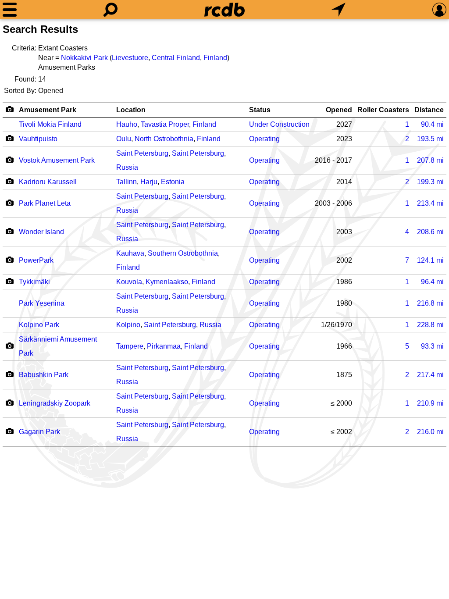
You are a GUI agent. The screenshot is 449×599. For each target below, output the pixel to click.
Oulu (123, 139)
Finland (215, 57)
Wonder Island (41, 231)
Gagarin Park (39, 431)
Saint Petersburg (142, 153)
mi (432, 124)
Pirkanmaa (164, 346)
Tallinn (126, 181)
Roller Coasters (383, 110)
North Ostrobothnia (164, 139)
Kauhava (130, 253)
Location (131, 110)
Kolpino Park (39, 324)
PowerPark (36, 260)
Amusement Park (47, 110)
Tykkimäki (34, 281)
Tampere (129, 346)
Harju (148, 181)
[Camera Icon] (9, 138)
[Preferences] (439, 10)
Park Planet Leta (45, 203)
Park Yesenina (41, 303)
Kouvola (129, 281)
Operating (264, 139)
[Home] (224, 10)
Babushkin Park (43, 374)
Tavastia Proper (165, 124)
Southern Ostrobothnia (183, 253)
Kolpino (128, 324)
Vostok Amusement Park (57, 160)
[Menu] (10, 10)
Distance (429, 110)
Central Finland (176, 57)
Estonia (173, 181)
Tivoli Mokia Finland (50, 124)
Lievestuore (130, 57)
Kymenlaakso (167, 281)
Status (260, 110)
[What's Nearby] (338, 10)
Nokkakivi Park (84, 57)
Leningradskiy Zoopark (54, 403)
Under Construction (279, 124)
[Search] (110, 10)
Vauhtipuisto (38, 139)
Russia (127, 167)
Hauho (126, 124)
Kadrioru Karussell (48, 181)
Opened (339, 110)
